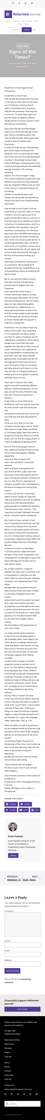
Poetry (36, 21)
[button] (34, 30)
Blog (23, 21)
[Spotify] (26, 3)
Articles (23, 46)
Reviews (29, 21)
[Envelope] (32, 3)
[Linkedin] (12, 1094)
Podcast (20, 24)
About (8, 21)
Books (26, 24)
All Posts (13, 855)
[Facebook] (13, 3)
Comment (9, 911)
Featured (17, 21)
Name (7, 941)
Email (7, 950)
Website (7, 960)
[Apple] (19, 3)
